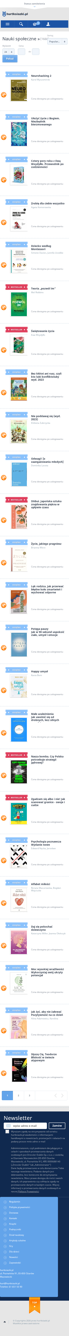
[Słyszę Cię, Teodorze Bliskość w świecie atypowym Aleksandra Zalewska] (19, 1069)
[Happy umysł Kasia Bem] (18, 685)
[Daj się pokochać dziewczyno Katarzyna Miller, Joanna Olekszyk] (18, 941)
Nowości (13, 1257)
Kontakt (13, 1218)
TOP (34, 1302)
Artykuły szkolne (17, 1240)
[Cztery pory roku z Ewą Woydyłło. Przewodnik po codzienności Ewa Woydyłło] (18, 174)
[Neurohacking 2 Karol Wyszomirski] (18, 89)
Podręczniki (15, 1229)
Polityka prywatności (19, 1207)
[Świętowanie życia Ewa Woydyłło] (18, 344)
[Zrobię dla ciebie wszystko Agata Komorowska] (18, 218)
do (30, 51)
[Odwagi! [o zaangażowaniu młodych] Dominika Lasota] (19, 473)
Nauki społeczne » (21, 39)
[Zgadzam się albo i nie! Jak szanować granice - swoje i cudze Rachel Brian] (18, 813)
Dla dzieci (14, 1251)
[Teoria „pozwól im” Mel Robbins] (18, 303)
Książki (12, 1223)
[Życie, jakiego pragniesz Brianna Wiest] (19, 559)
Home (4, 1322)
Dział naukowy (16, 1234)
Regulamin (14, 1201)
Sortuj (50, 35)
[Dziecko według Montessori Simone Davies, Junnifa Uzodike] (18, 260)
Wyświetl (6, 45)
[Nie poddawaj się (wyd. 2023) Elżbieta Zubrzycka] (18, 430)
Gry (11, 1246)
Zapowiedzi (15, 1262)
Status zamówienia (34, 3)
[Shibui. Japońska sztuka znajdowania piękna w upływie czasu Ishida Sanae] (19, 516)
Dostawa (13, 1212)
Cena (21, 45)
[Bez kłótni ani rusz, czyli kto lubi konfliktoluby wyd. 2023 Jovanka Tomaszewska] (18, 388)
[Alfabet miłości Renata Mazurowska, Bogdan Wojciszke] (19, 899)
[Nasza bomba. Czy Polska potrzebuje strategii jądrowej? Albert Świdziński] (18, 771)
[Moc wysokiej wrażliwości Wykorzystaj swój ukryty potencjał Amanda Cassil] (18, 983)
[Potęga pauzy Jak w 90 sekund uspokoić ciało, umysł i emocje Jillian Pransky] (19, 644)
